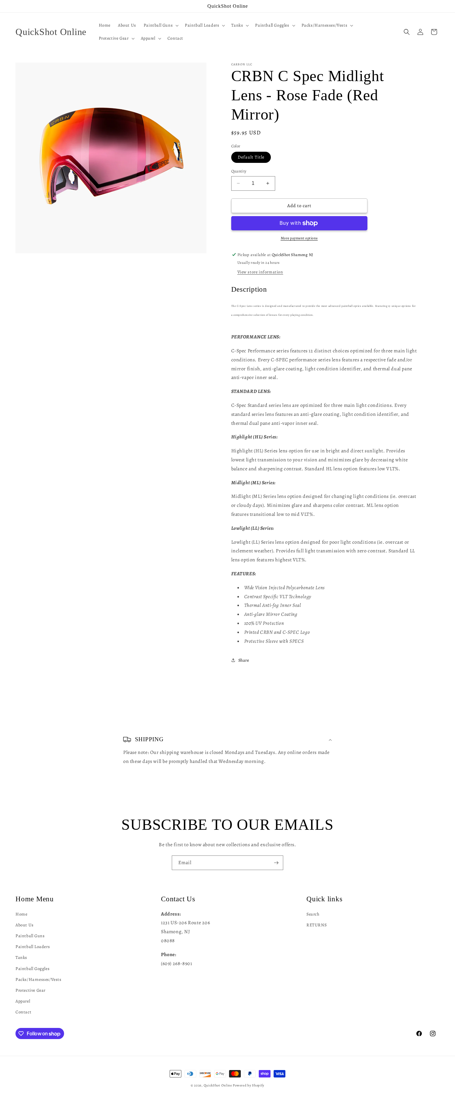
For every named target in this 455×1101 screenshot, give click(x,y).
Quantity (239, 171)
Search (312, 914)
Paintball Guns (30, 936)
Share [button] (243, 660)
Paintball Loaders (32, 947)
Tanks (21, 957)
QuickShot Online (218, 1085)
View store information (260, 272)
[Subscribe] (276, 862)
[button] (160, 25)
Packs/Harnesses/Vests (38, 979)
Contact (23, 1012)
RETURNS (316, 925)
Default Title (251, 157)
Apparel (22, 1001)
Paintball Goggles (32, 969)
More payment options (299, 238)
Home (21, 914)
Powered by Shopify (248, 1085)
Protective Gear (30, 990)
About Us (24, 925)
